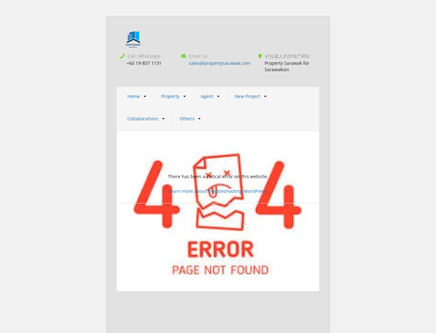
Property (170, 96)
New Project (247, 96)
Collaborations (142, 119)
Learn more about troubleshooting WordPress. (218, 191)
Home (133, 96)
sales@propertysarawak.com (219, 63)
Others (187, 119)
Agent (207, 96)
